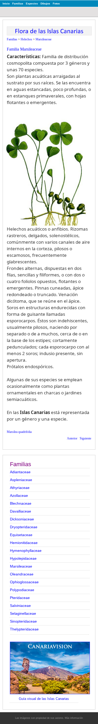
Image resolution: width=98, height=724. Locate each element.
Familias (17, 3)
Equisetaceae (21, 535)
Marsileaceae (21, 566)
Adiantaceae (20, 472)
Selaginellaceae (23, 613)
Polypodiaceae (22, 590)
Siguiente (85, 438)
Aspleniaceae (21, 480)
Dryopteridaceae (23, 527)
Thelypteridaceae (24, 629)
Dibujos (45, 3)
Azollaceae (19, 495)
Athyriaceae (20, 488)
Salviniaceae (20, 605)
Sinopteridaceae (23, 621)
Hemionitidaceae (24, 543)
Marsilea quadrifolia (19, 432)
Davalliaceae (20, 511)
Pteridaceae (20, 598)
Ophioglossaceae (24, 582)
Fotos (56, 3)
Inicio (6, 3)
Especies (32, 3)
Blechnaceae (20, 503)
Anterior (72, 438)
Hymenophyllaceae (26, 550)
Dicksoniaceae (22, 519)
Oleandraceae (21, 574)
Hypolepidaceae (23, 558)
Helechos (26, 39)
